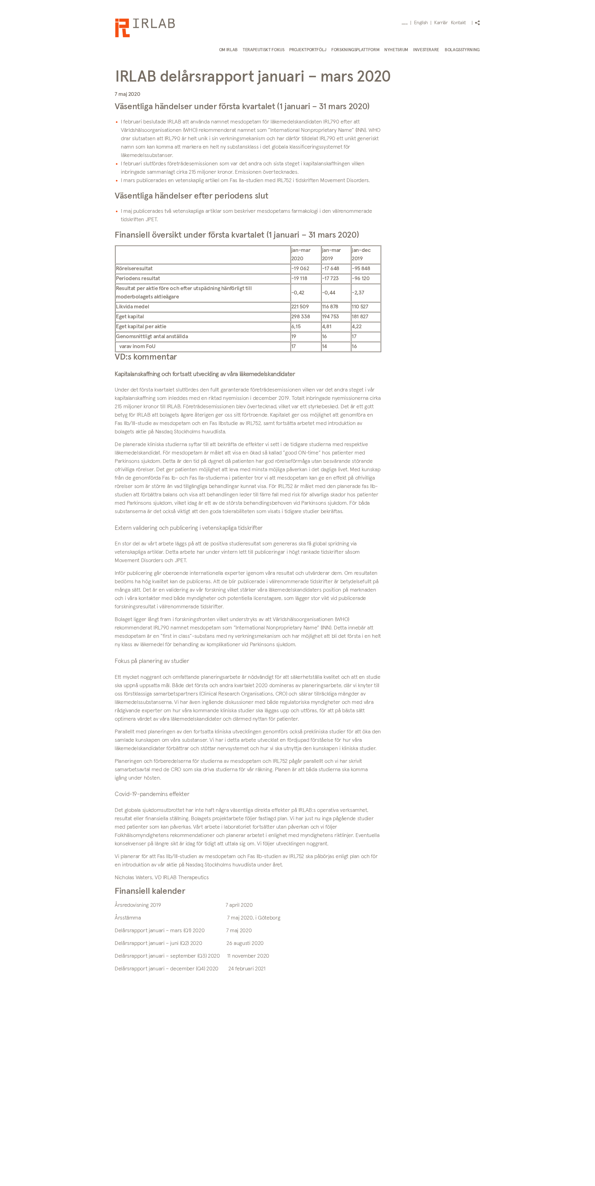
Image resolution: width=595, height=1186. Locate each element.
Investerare (426, 50)
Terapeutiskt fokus (263, 50)
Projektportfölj (307, 50)
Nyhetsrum (396, 50)
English (421, 22)
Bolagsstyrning (462, 50)
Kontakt (458, 22)
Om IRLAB (228, 50)
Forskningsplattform (355, 50)
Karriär (440, 22)
